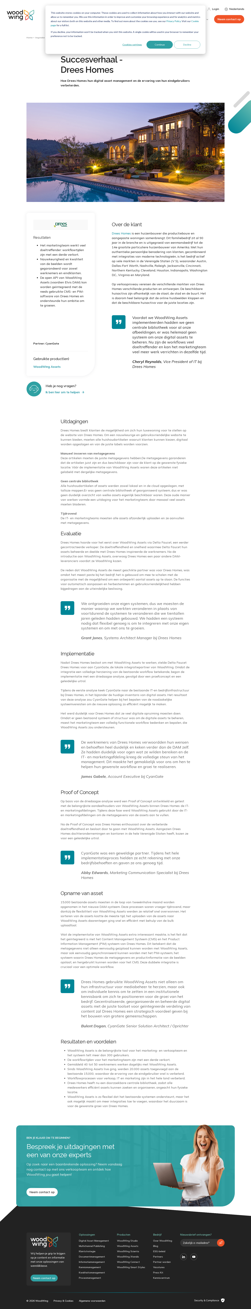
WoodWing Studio (127, 1240)
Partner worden (162, 1261)
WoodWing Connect (128, 1261)
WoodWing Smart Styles (131, 1267)
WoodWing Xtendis (128, 1256)
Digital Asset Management (94, 1240)
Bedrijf (157, 1234)
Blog (155, 1246)
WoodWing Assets (127, 1246)
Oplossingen (87, 1234)
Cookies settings (132, 44)
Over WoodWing (162, 1240)
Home (29, 37)
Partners (158, 1256)
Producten (123, 1234)
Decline (187, 44)
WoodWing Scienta (128, 1251)
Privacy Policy (173, 21)
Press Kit (158, 1272)
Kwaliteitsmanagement (92, 1272)
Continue (160, 44)
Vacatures (159, 1267)
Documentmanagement (92, 1256)
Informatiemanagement (92, 1261)
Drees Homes (121, 233)
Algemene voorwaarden (92, 1300)
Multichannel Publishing (92, 1246)
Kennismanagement (90, 1267)
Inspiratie (40, 37)
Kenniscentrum (161, 1277)
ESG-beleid (159, 1251)
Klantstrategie (87, 1251)
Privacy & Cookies (63, 1300)
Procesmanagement (90, 1277)
